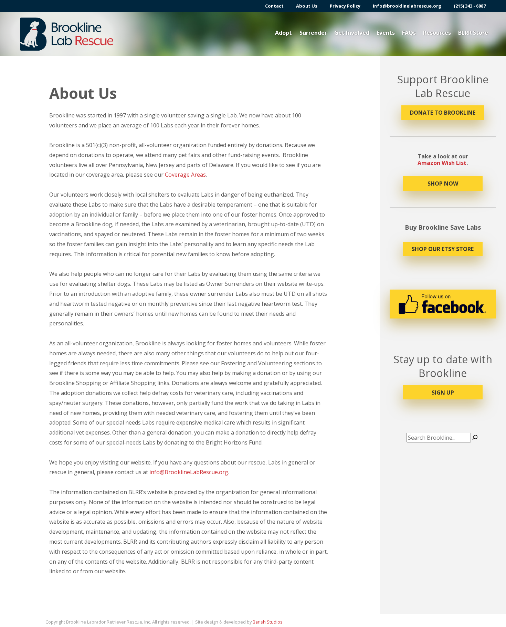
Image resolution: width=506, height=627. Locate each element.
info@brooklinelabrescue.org (407, 6)
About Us (306, 6)
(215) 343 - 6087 (470, 6)
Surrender (313, 32)
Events (386, 32)
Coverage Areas (185, 174)
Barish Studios (268, 622)
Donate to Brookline (442, 112)
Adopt (283, 32)
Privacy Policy (345, 6)
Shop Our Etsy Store (443, 249)
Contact (274, 6)
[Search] (475, 437)
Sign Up (443, 392)
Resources (437, 32)
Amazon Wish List (442, 163)
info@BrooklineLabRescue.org (188, 472)
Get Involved (351, 32)
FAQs (409, 32)
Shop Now (443, 183)
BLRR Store (473, 32)
